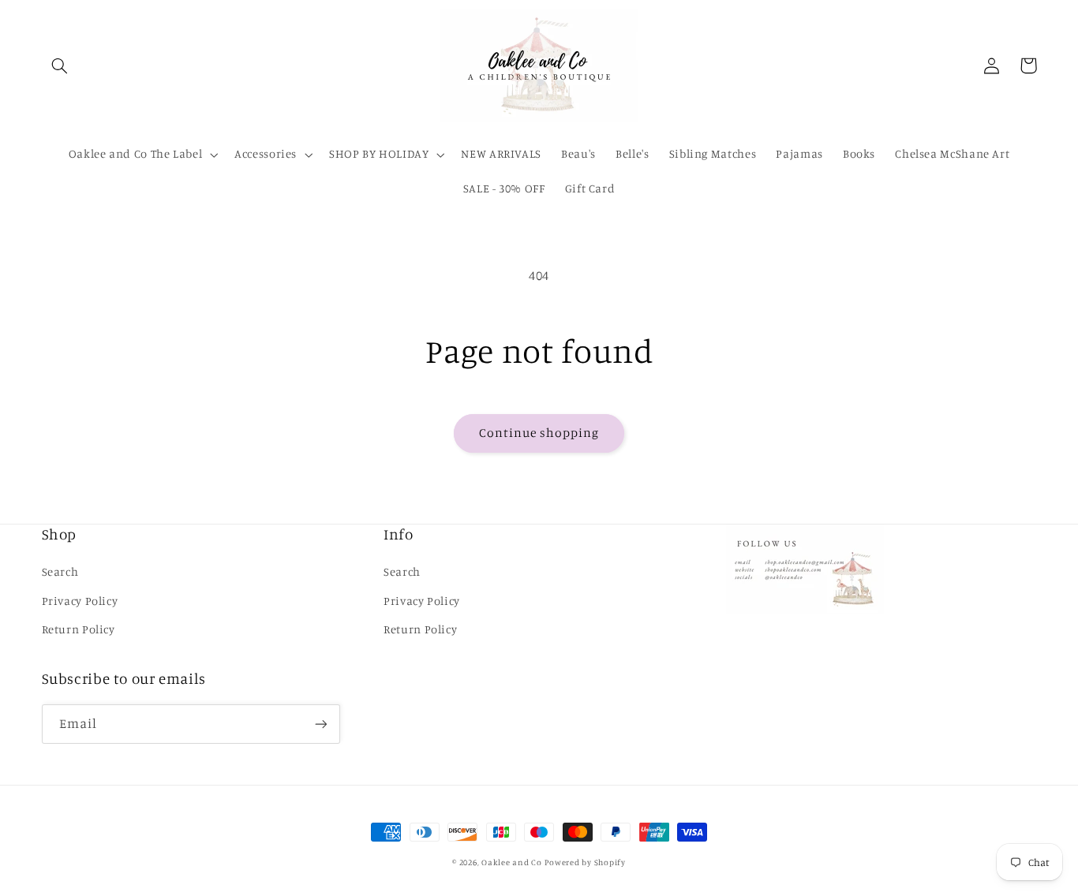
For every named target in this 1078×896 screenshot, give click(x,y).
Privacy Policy (80, 600)
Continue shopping (539, 432)
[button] (60, 65)
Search (60, 571)
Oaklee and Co (511, 862)
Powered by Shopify (585, 862)
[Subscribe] (320, 723)
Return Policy (78, 629)
